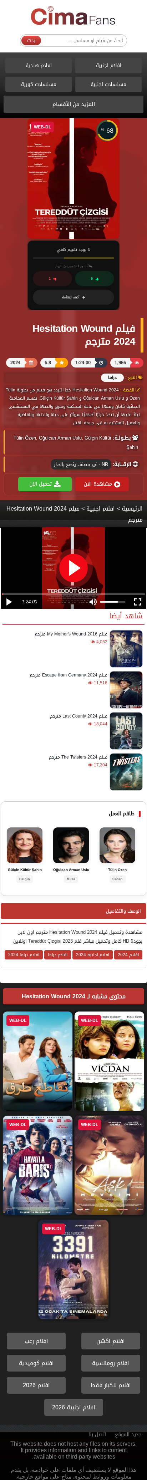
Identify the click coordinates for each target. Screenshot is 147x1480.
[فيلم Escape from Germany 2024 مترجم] (125, 690)
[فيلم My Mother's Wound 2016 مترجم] (125, 649)
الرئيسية (132, 508)
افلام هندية (39, 65)
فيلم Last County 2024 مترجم (78, 716)
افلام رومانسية (110, 1363)
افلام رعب (36, 1341)
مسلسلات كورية (38, 84)
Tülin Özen (117, 869)
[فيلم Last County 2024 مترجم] (125, 731)
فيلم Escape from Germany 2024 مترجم (68, 675)
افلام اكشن (110, 1341)
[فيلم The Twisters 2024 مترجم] (125, 772)
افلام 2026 (36, 1385)
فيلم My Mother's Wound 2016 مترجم (71, 634)
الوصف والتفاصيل (123, 911)
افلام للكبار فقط (111, 1385)
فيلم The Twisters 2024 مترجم (78, 757)
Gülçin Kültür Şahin (25, 869)
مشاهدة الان (98, 484)
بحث (31, 40)
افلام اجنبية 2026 (73, 1407)
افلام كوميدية (36, 1363)
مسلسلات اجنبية (108, 84)
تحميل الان (40, 484)
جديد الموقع (128, 1434)
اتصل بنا (97, 1434)
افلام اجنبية (108, 65)
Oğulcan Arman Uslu (71, 869)
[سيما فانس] (73, 15)
